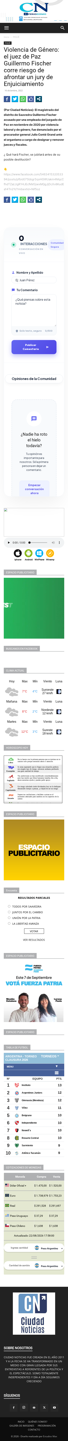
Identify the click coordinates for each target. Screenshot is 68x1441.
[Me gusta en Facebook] (31, 99)
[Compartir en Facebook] (7, 99)
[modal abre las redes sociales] (39, 99)
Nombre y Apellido (29, 272)
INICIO (21, 1421)
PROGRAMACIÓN (47, 1425)
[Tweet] (15, 99)
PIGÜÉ (16, 37)
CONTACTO (34, 1429)
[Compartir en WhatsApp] (23, 99)
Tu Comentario (27, 290)
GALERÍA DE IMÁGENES (21, 1425)
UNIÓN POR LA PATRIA (26, 918)
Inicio (6, 37)
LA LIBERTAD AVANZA (25, 923)
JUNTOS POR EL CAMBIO (27, 912)
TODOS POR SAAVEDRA (26, 906)
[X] (44, 1408)
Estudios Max (50, 1436)
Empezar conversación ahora (34, 489)
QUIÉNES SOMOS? (37, 1421)
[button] (6, 28)
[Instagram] (24, 1407)
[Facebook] (13, 1408)
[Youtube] (54, 1408)
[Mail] (34, 1408)
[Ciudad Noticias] (34, 11)
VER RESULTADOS (34, 940)
